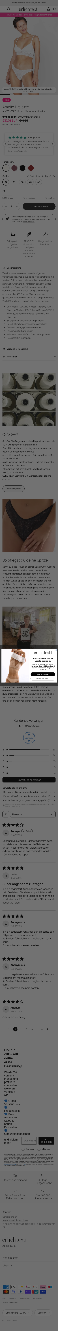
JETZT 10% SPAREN (43, 674)
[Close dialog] (55, 650)
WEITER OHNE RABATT (42, 678)
